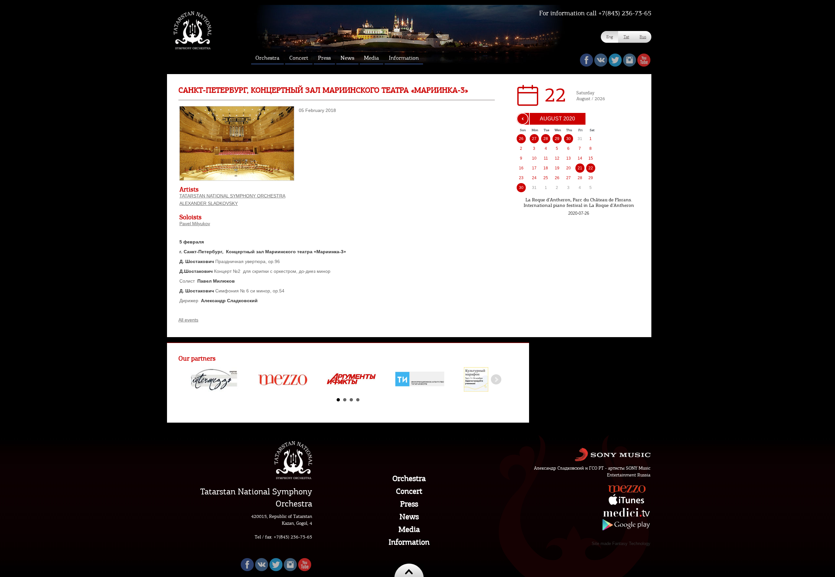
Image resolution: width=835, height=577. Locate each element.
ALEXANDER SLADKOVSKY (208, 203)
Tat (626, 36)
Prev (200, 379)
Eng (609, 36)
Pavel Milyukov (194, 223)
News (409, 517)
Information (409, 542)
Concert (409, 491)
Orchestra (409, 478)
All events (188, 319)
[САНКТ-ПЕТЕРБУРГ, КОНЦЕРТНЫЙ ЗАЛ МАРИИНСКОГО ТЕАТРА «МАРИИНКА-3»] (236, 179)
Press (409, 504)
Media (409, 529)
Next (496, 379)
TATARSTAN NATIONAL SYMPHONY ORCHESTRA (232, 195)
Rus (643, 36)
